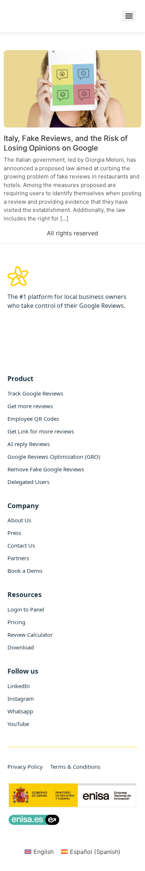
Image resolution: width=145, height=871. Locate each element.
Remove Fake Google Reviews (45, 469)
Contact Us (21, 545)
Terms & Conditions (75, 766)
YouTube (18, 724)
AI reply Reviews (28, 444)
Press (14, 532)
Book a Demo (24, 570)
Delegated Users (28, 481)
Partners (18, 558)
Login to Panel (25, 609)
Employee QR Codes (33, 418)
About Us (19, 520)
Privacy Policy (25, 766)
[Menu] (129, 16)
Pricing (16, 622)
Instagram (20, 698)
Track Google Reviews (35, 393)
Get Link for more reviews (40, 431)
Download (20, 647)
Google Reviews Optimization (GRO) (53, 456)
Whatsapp (20, 711)
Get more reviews (30, 406)
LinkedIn (18, 686)
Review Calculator (30, 634)
